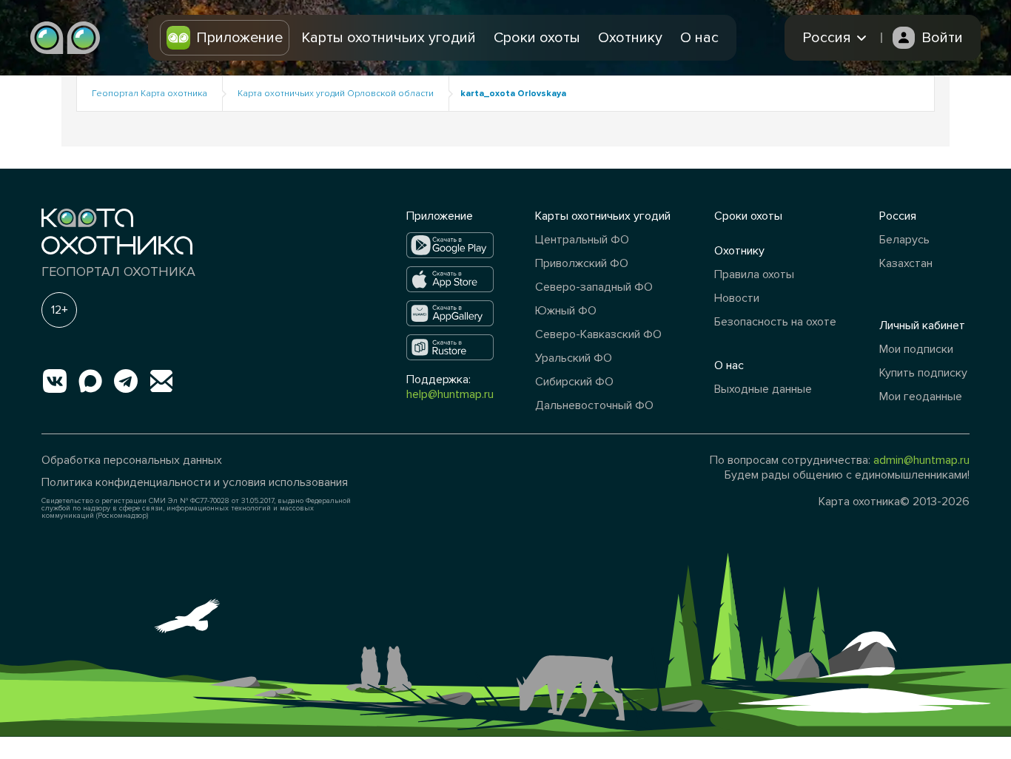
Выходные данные (763, 389)
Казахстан (906, 263)
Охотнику (630, 38)
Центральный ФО (582, 239)
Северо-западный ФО (594, 287)
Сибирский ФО (574, 381)
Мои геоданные (920, 396)
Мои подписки (916, 349)
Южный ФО (566, 310)
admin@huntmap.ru (921, 460)
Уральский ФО (573, 358)
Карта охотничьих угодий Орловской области (336, 93)
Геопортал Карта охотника (149, 93)
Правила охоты (754, 274)
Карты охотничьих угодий (388, 38)
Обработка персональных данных (131, 460)
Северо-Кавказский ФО (598, 334)
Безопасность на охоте (775, 321)
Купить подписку (923, 372)
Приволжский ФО (581, 263)
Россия (897, 216)
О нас (699, 38)
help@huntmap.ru (450, 394)
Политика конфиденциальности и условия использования (194, 482)
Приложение (239, 38)
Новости (736, 298)
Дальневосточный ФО (594, 405)
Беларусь (904, 239)
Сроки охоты (537, 38)
